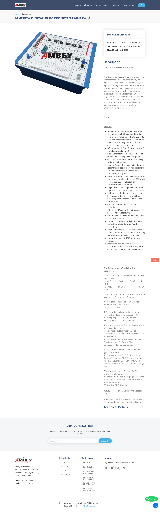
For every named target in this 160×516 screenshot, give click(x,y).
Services (64, 470)
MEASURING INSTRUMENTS (89, 489)
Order (155, 260)
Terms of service (67, 474)
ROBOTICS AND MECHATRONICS (89, 484)
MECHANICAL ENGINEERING (88, 478)
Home (78, 5)
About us (64, 466)
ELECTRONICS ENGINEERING (88, 472)
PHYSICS (86, 462)
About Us (88, 5)
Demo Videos (101, 5)
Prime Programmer (89, 506)
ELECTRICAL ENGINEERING (88, 467)
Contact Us (129, 5)
